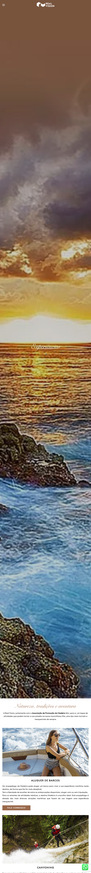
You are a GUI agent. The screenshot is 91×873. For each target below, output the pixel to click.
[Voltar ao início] (45, 5)
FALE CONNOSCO (16, 808)
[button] (3, 5)
